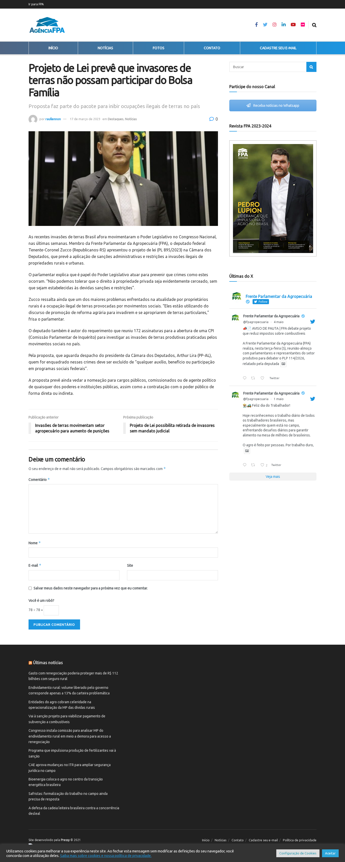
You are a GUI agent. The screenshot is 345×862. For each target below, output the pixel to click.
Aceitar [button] (330, 853)
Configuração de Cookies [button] (297, 853)
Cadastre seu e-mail (278, 48)
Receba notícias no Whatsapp (276, 105)
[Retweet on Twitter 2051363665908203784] (254, 378)
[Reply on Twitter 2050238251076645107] (245, 465)
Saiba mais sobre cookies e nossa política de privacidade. (106, 855)
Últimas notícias (48, 662)
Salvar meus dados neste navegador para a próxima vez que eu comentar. (91, 588)
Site (130, 565)
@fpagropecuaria (255, 322)
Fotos (158, 48)
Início (53, 48)
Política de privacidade (299, 840)
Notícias (105, 48)
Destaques (116, 119)
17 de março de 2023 (85, 119)
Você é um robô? (41, 600)
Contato (212, 48)
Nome (35, 542)
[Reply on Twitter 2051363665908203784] (245, 378)
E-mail (35, 565)
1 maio (279, 399)
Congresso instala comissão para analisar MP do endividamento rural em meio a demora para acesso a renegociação (70, 736)
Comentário (39, 479)
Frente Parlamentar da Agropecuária (271, 316)
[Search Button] (311, 67)
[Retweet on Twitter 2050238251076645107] (254, 465)
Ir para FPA (36, 4)
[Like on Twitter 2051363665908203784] (263, 378)
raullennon (53, 119)
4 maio (279, 322)
